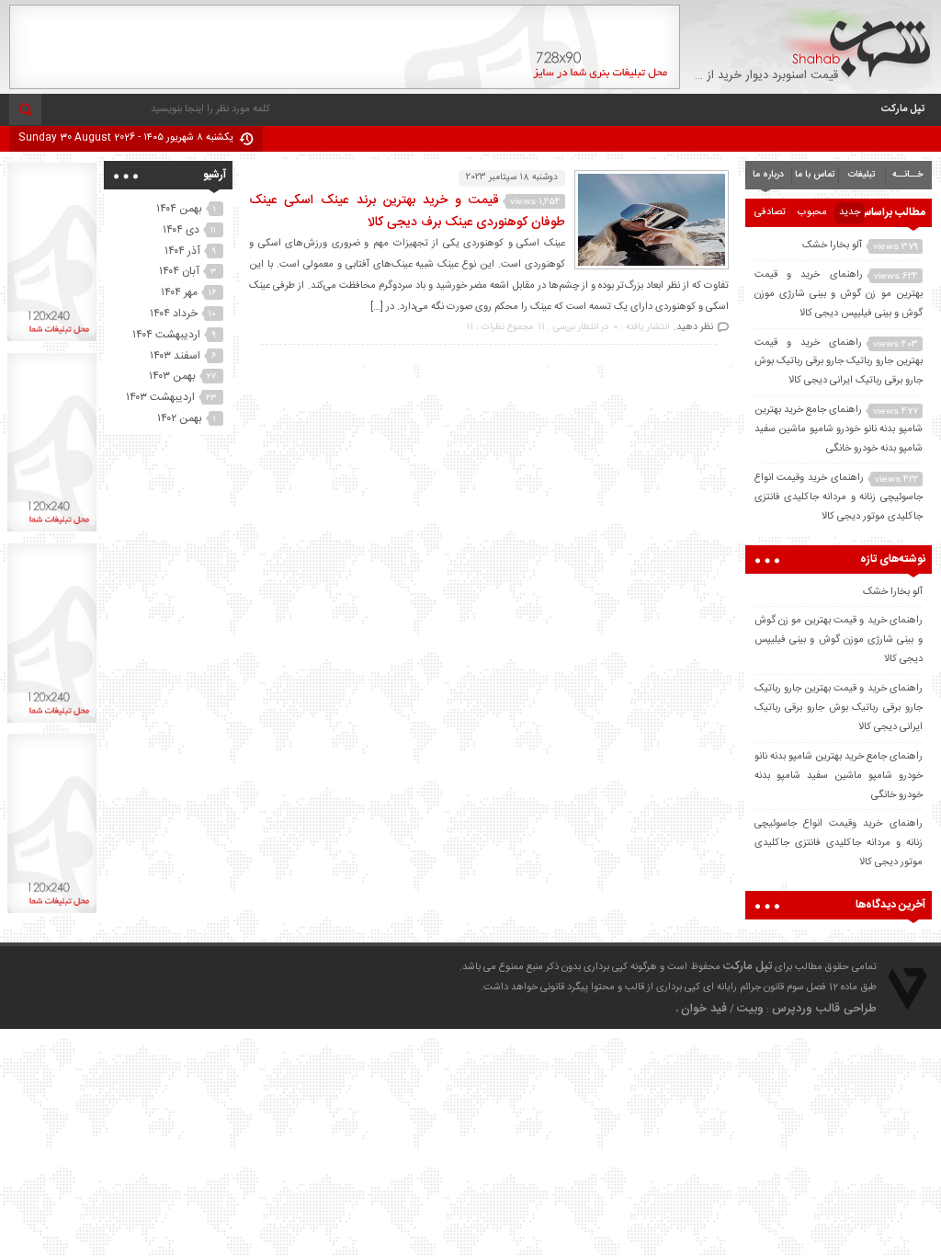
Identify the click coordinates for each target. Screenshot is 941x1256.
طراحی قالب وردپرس (824, 1009)
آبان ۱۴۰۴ (179, 271)
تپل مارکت (902, 109)
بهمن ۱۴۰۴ (179, 209)
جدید (849, 212)
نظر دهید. (693, 327)
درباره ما (768, 174)
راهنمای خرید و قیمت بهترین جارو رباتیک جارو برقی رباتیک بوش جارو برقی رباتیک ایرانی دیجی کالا (838, 362)
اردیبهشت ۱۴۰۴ (166, 334)
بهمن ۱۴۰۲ (179, 418)
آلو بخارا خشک (832, 245)
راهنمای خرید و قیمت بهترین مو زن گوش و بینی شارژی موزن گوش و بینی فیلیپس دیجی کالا (838, 294)
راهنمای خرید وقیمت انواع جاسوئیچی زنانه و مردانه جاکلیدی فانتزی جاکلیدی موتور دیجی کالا (838, 497)
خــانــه (908, 174)
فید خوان (704, 1009)
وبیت (750, 1009)
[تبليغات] (52, 341)
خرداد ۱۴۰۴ (174, 313)
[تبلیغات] (344, 86)
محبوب (812, 212)
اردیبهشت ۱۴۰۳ (160, 397)
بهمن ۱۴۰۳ (172, 376)
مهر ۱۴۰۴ (179, 292)
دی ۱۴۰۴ (181, 230)
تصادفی (770, 212)
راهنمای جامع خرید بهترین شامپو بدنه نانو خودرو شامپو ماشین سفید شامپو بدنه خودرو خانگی (838, 429)
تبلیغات (861, 174)
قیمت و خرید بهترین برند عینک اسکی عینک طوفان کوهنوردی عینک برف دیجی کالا (407, 211)
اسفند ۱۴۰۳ (175, 356)
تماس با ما (814, 174)
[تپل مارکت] (854, 43)
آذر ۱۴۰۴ (182, 251)
